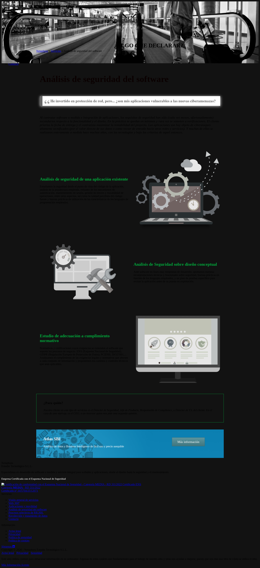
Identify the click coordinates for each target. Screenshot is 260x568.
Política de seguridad (20, 537)
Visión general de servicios (23, 499)
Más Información (11, 564)
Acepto (25, 564)
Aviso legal (14, 530)
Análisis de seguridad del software (27, 509)
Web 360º (13, 503)
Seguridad (36, 552)
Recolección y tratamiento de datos (27, 515)
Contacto (13, 63)
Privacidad (14, 534)
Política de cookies (18, 540)
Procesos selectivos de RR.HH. (26, 512)
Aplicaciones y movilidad (22, 506)
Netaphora (42, 50)
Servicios (56, 50)
